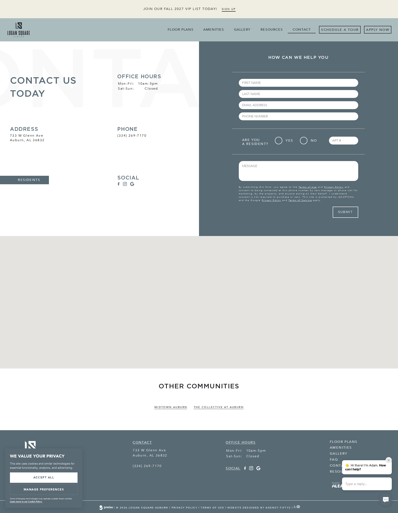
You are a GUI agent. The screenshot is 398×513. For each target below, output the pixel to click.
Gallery (242, 29)
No (314, 140)
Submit (345, 212)
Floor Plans (181, 29)
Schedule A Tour (340, 30)
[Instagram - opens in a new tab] (125, 185)
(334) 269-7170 (132, 135)
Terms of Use (308, 187)
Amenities (213, 29)
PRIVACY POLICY (185, 507)
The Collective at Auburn (219, 407)
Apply (372, 30)
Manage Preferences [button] (44, 489)
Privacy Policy (334, 187)
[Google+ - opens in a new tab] (132, 185)
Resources (272, 29)
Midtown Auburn (170, 407)
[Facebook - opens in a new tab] (118, 185)
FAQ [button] (334, 459)
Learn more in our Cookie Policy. (26, 501)
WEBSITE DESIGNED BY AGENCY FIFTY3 (259, 507)
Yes (289, 140)
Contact (302, 29)
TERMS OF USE (212, 507)
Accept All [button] (43, 477)
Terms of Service (300, 200)
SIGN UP (229, 9)
